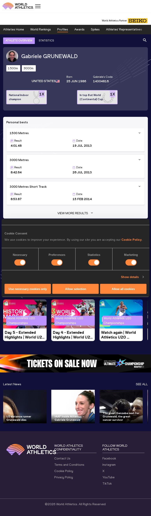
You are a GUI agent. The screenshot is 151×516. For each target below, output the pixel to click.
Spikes (95, 29)
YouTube (108, 477)
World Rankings (40, 29)
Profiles (62, 29)
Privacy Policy (63, 477)
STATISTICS (46, 40)
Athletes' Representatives (124, 29)
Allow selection (75, 288)
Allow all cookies (123, 288)
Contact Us (62, 458)
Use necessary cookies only (28, 288)
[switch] (57, 262)
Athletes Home (13, 29)
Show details (130, 277)
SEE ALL (142, 384)
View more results (72, 213)
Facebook (109, 458)
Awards (79, 29)
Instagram (109, 465)
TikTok (107, 483)
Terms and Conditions (69, 465)
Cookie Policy (132, 239)
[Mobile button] (38, 6)
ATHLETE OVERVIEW (19, 40)
